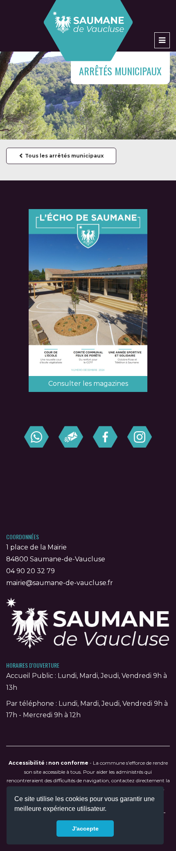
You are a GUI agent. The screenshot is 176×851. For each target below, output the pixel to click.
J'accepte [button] (85, 828)
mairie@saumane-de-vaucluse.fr (59, 583)
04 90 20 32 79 (30, 571)
